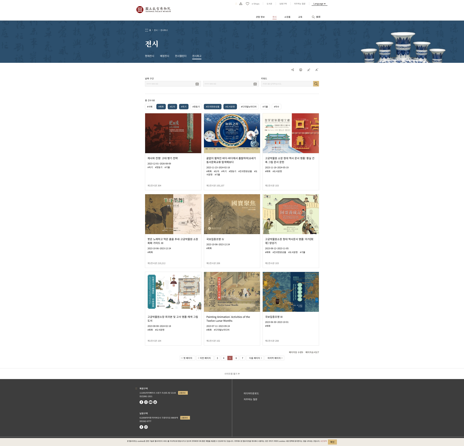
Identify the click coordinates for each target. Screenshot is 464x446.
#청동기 (196, 106)
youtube (150, 402)
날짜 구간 (149, 78)
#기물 (265, 106)
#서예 (149, 106)
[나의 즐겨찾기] (247, 3)
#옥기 (183, 106)
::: (236, 3)
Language (318, 3)
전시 (156, 30)
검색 (316, 83)
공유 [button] (292, 70)
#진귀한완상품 (212, 106)
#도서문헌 (230, 106)
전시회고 (164, 30)
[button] (301, 70)
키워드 (264, 78)
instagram (146, 402)
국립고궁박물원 (153, 9)
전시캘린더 (180, 56)
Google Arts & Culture (155, 402)
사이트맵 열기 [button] (230, 373)
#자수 (276, 106)
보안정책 (323, 441)
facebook (141, 402)
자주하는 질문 (250, 399)
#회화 (161, 106)
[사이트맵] (240, 3)
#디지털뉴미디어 (249, 106)
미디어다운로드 (251, 393)
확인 (332, 441)
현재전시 (149, 56)
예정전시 (164, 56)
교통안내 (182, 393)
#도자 (172, 106)
